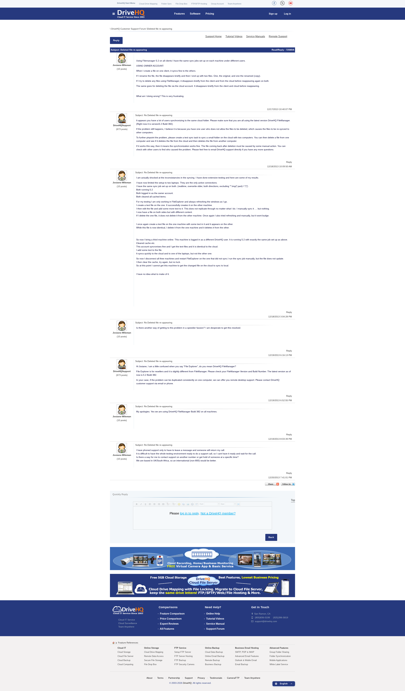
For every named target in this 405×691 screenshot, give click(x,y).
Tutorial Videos (233, 36)
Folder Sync (166, 4)
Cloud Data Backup (214, 652)
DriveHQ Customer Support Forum (129, 29)
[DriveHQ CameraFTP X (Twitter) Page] (282, 3)
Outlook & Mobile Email (246, 660)
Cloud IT (122, 648)
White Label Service (279, 664)
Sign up (273, 13)
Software (195, 13)
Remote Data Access (154, 656)
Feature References (128, 642)
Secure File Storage (153, 660)
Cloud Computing (125, 664)
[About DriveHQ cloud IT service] (128, 611)
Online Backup (212, 648)
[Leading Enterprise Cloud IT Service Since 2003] (202, 585)
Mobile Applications (278, 660)
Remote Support (278, 36)
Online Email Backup (214, 656)
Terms (160, 678)
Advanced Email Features (247, 656)
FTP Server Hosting (183, 656)
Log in (287, 13)
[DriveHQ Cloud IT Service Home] (129, 14)
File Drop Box (181, 4)
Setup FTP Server (182, 652)
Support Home (213, 36)
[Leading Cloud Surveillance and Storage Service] (202, 558)
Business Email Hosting (247, 648)
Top (293, 500)
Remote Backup (212, 660)
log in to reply (189, 513)
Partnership (174, 678)
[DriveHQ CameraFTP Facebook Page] (274, 3)
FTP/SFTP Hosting (199, 4)
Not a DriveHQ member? (218, 513)
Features (179, 13)
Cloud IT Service (126, 619)
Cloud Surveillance (127, 623)
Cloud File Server (125, 656)
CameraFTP (233, 678)
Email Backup (241, 664)
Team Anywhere (234, 4)
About (149, 678)
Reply (116, 40)
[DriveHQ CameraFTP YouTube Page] (290, 3)
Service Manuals (255, 36)
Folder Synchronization (280, 656)
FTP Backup (180, 660)
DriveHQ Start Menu (126, 3)
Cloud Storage (124, 652)
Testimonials (216, 678)
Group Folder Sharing (279, 652)
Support (189, 678)
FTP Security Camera (184, 664)
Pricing (210, 13)
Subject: (115, 50)
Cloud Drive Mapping (148, 4)
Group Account (217, 4)
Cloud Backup (124, 660)
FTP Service (180, 648)
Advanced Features (279, 648)
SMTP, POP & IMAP (244, 652)
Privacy (201, 678)
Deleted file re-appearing (159, 29)
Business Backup (213, 664)
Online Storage (151, 648)
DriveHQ (187, 683)
